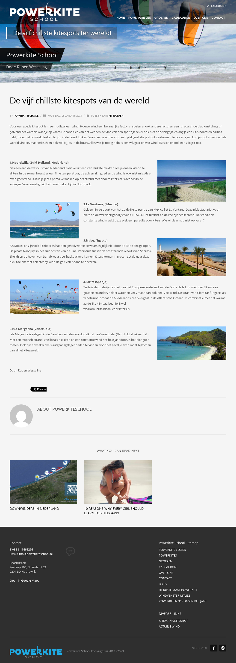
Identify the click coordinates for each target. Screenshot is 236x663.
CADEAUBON (168, 567)
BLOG (163, 584)
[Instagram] (222, 648)
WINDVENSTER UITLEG (174, 595)
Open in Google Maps (24, 580)
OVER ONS (166, 573)
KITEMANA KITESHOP (173, 621)
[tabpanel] (118, 41)
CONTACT (165, 578)
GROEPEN (165, 561)
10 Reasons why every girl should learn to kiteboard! (114, 510)
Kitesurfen (116, 116)
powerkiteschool (26, 116)
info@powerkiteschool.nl (35, 554)
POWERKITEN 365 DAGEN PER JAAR (182, 601)
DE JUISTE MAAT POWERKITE (178, 590)
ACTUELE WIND (169, 626)
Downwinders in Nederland (34, 508)
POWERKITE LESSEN (172, 550)
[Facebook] (213, 648)
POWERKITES (168, 555)
